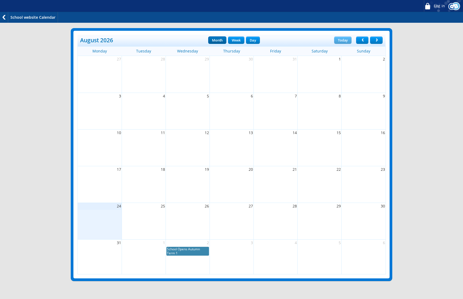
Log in (439, 5)
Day (253, 40)
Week (236, 40)
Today (343, 40)
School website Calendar (32, 17)
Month (217, 40)
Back (4, 17)
